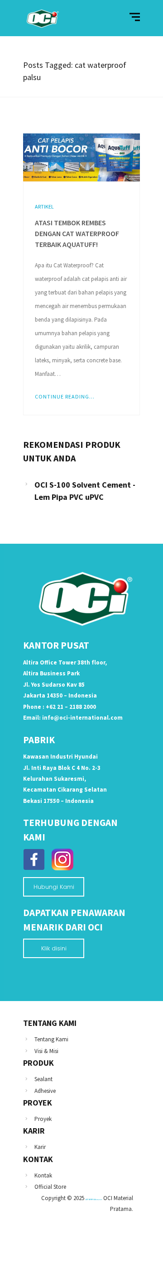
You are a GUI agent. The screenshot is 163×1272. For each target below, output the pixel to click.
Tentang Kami (51, 1039)
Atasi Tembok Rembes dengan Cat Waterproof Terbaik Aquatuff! (77, 233)
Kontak (43, 1175)
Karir (40, 1147)
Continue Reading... (65, 396)
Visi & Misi (46, 1051)
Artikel (44, 206)
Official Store (50, 1187)
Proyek (43, 1119)
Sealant (43, 1079)
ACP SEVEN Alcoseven (94, 1199)
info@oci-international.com (82, 717)
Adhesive (45, 1091)
